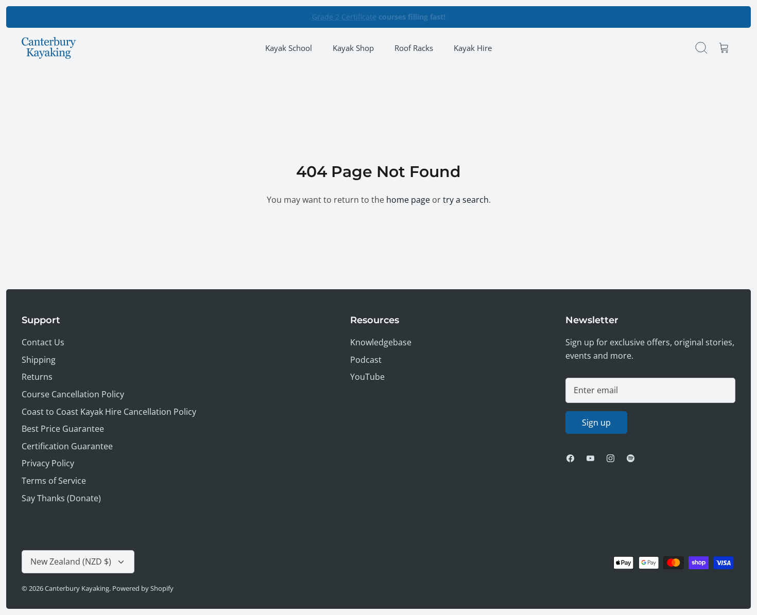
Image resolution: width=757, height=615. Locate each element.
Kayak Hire (473, 48)
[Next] (502, 17)
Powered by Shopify (143, 588)
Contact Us (43, 342)
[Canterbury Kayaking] (49, 48)
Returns (37, 376)
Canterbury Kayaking (77, 588)
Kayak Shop (353, 48)
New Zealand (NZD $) (70, 561)
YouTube (367, 376)
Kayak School (288, 48)
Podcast (366, 359)
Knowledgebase (380, 342)
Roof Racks (413, 48)
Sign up (596, 422)
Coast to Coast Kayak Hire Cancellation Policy (109, 411)
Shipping (39, 359)
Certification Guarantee (67, 446)
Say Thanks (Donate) (61, 498)
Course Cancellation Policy (73, 394)
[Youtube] (590, 458)
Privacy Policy (48, 463)
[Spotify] (631, 458)
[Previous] (254, 17)
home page (408, 199)
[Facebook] (570, 458)
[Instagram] (610, 458)
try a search (466, 199)
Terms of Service (54, 480)
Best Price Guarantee (63, 428)
